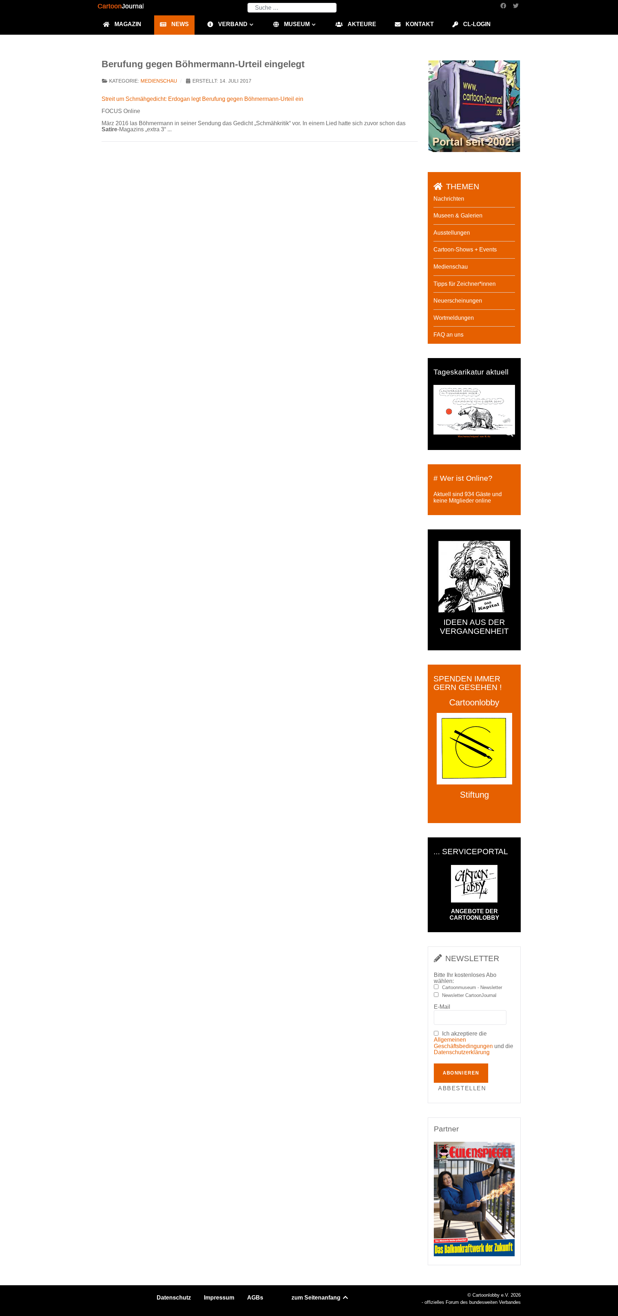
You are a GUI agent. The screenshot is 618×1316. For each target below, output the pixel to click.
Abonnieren (461, 1073)
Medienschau (159, 81)
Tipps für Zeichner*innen (464, 284)
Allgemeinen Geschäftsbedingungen (463, 1043)
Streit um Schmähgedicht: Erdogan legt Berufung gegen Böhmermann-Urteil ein (202, 99)
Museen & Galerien (457, 215)
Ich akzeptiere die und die (473, 1043)
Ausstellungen (451, 233)
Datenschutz (174, 1298)
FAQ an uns (448, 335)
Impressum (219, 1298)
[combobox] (292, 8)
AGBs (255, 1298)
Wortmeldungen (453, 318)
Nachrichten (448, 199)
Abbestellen (462, 1088)
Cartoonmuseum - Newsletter (472, 987)
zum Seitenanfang (316, 1298)
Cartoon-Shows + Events (465, 249)
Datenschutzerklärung (462, 1052)
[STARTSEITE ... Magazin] (474, 106)
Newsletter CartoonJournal (469, 995)
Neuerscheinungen (457, 301)
